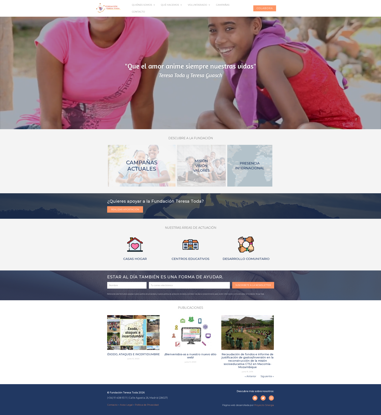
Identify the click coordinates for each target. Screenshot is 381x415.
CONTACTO (138, 11)
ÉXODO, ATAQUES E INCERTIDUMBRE (133, 354)
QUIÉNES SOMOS (142, 4)
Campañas (222, 4)
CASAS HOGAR (135, 259)
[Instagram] (271, 398)
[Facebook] (254, 398)
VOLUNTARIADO (197, 4)
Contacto (112, 404)
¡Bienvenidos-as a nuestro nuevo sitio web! (190, 356)
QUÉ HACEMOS (170, 4)
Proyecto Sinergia (264, 405)
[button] (264, 8)
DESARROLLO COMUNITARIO (246, 259)
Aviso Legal (126, 404)
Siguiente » (267, 376)
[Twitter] (263, 398)
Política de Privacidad (147, 404)
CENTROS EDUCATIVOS (190, 259)
